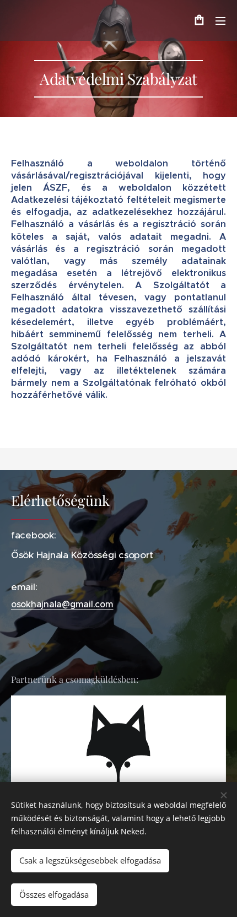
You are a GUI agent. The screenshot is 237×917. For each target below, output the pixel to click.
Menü (220, 20)
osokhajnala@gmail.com (62, 603)
